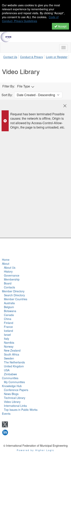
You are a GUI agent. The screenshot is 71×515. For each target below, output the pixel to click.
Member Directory (13, 291)
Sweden (9, 358)
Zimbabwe (10, 374)
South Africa (11, 354)
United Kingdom (14, 366)
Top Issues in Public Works (20, 410)
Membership (12, 279)
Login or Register (56, 57)
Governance (11, 275)
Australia (9, 303)
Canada (9, 315)
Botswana (10, 311)
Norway (8, 346)
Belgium (9, 307)
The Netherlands (14, 362)
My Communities (14, 382)
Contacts (9, 287)
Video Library (12, 402)
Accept (61, 26)
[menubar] (36, 56)
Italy (6, 339)
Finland (8, 323)
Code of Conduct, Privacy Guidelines (30, 19)
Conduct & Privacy (31, 57)
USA (6, 370)
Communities (10, 378)
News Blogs (11, 394)
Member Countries (15, 299)
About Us (9, 267)
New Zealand (12, 350)
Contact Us (10, 57)
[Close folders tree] (65, 106)
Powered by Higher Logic (35, 450)
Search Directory (14, 295)
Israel (7, 335)
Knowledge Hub (12, 386)
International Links (15, 406)
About (5, 263)
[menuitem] (11, 56)
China (7, 319)
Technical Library (14, 398)
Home (5, 260)
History (8, 271)
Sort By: (7, 95)
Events (6, 414)
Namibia (9, 342)
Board (7, 283)
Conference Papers (16, 390)
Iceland (8, 331)
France (8, 327)
